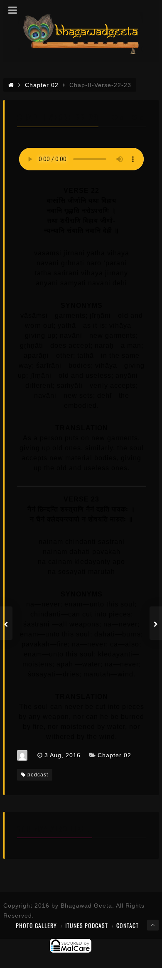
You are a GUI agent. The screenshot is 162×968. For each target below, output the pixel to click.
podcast (37, 775)
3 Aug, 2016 (62, 755)
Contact (127, 925)
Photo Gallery (36, 925)
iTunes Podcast (86, 925)
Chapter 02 (114, 755)
